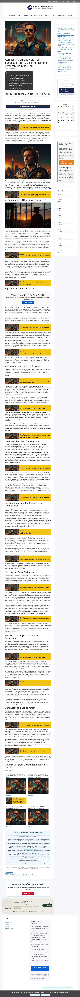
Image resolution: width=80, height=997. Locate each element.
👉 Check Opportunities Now (28, 106)
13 (66, 114)
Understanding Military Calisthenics (17, 77)
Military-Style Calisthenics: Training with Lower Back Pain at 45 (19, 874)
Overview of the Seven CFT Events (17, 80)
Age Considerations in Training (16, 78)
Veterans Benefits (62, 15)
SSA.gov (36, 849)
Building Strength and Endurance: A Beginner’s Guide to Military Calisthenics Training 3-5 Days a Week (38, 775)
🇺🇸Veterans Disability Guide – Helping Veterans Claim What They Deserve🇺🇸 (63, 1)
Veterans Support (38, 15)
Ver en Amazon (47, 905)
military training (9, 873)
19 (63, 117)
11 (61, 114)
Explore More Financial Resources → (40, 968)
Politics (53, 15)
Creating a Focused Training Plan (16, 82)
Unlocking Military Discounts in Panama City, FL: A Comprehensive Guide (65, 62)
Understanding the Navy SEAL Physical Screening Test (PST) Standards (37, 807)
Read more (8, 795)
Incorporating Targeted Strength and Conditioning (20, 83)
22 (71, 117)
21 (68, 117)
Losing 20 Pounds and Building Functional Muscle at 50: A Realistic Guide (21, 876)
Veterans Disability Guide (43, 7)
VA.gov (25, 849)
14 (68, 114)
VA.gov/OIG (31, 857)
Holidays (70, 15)
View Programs (28, 893)
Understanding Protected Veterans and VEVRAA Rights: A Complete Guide (66, 35)
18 (61, 117)
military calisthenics (23, 180)
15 (71, 114)
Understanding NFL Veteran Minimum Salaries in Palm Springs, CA (66, 30)
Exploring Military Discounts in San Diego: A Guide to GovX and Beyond (66, 49)
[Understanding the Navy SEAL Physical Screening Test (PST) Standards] (38, 824)
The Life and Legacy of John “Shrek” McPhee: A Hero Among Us (15, 807)
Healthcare (47, 15)
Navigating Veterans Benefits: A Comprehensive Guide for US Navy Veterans (66, 44)
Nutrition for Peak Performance (16, 85)
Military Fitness (9, 872)
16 (73, 114)
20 (66, 117)
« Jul (59, 126)
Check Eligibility (28, 302)
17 (58, 117)
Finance (19, 15)
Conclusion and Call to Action (15, 88)
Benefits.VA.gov (30, 849)
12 (63, 114)
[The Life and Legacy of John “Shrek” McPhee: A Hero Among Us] (16, 824)
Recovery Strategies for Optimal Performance (19, 86)
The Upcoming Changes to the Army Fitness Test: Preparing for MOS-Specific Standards (16, 775)
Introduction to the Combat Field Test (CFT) (19, 75)
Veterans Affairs (11, 15)
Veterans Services (28, 15)
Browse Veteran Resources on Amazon (66, 162)
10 (58, 114)
